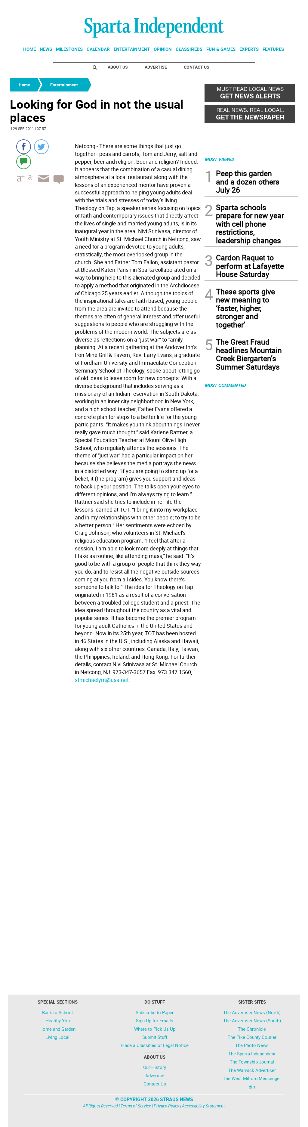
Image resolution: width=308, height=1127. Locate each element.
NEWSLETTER (249, 7)
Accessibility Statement (203, 1106)
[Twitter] (41, 146)
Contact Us (196, 67)
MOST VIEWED (219, 159)
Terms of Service (136, 1106)
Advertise (156, 67)
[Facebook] (23, 146)
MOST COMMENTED (225, 385)
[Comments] (23, 161)
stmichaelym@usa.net (102, 679)
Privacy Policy (166, 1106)
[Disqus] (105, 762)
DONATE (283, 7)
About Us (118, 67)
